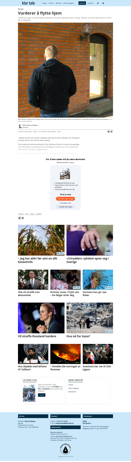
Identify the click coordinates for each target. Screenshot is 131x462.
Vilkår (85, 421)
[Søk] (98, 3)
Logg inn (91, 3)
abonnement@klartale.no (63, 436)
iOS (39, 389)
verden (38, 214)
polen (32, 214)
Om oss (20, 423)
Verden (51, 3)
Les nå (42, 395)
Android (46, 389)
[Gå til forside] (28, 3)
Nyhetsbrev (72, 392)
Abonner (82, 3)
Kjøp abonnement (56, 432)
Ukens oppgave (68, 3)
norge (21, 214)
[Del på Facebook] (108, 131)
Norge (44, 3)
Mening (58, 3)
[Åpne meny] (103, 3)
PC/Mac (56, 387)
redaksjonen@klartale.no (64, 423)
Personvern (87, 423)
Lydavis (70, 385)
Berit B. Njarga (30, 421)
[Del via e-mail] (111, 131)
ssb (26, 214)
